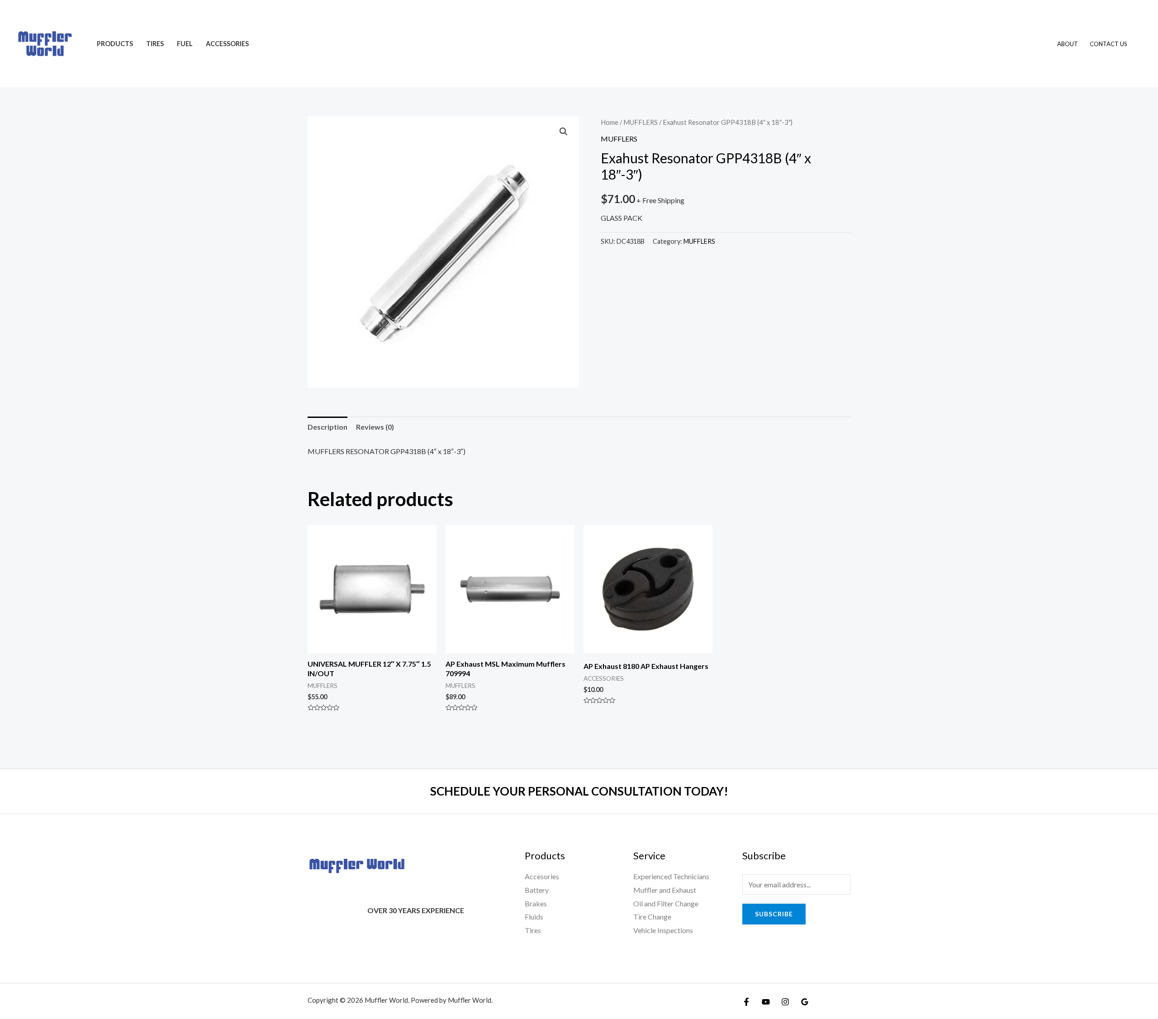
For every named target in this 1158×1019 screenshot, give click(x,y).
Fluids (534, 916)
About (1067, 43)
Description (327, 426)
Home (609, 122)
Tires (533, 930)
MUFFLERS (640, 122)
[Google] (805, 1002)
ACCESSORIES (227, 43)
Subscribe (774, 914)
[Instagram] (785, 1002)
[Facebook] (746, 1002)
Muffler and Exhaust (664, 890)
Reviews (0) (375, 426)
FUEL (185, 43)
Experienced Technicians (671, 876)
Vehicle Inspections (663, 930)
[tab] (327, 427)
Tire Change (652, 916)
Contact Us (1108, 43)
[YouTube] (766, 1002)
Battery (537, 890)
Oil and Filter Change (665, 903)
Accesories (542, 876)
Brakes (536, 903)
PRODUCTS (115, 43)
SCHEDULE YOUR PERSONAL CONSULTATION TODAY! (579, 791)
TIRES (155, 43)
